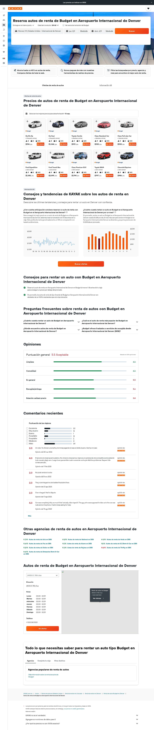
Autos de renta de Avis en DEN (37, 539)
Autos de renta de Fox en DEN (37, 544)
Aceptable (33, 436)
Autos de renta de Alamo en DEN (77, 544)
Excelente (33, 428)
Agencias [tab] (30, 661)
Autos (37, 693)
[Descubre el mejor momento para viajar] (4, 45)
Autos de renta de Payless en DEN (77, 548)
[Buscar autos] (4, 25)
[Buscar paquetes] (4, 29)
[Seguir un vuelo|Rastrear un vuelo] (4, 41)
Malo (31, 443)
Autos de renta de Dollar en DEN (38, 548)
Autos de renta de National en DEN (78, 539)
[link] (81, 264)
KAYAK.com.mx (27, 693)
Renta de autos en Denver (93, 693)
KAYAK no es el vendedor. (36, 715)
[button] (151, 2)
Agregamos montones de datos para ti (41, 719)
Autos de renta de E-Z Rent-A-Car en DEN (119, 544)
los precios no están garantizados (74, 709)
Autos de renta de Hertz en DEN (115, 539)
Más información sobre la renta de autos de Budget (43, 676)
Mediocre (33, 441)
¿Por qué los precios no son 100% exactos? (43, 723)
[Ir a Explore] (4, 36)
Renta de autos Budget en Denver (114, 693)
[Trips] (4, 52)
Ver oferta (40, 144)
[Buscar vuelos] (4, 15)
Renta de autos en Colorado (73, 693)
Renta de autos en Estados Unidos (51, 693)
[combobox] (23, 25)
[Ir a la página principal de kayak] (15, 8)
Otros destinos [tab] (59, 661)
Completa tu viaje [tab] (44, 661)
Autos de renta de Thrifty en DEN (116, 548)
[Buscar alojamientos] (4, 20)
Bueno (31, 433)
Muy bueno (33, 431)
